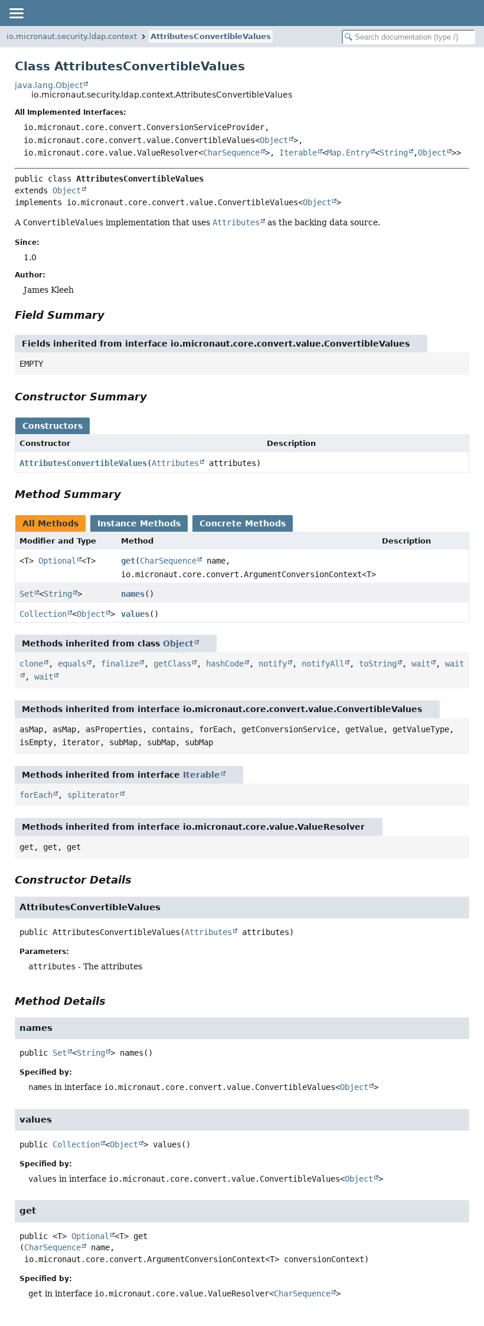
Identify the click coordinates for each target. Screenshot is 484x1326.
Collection (43, 614)
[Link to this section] (112, 315)
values (135, 614)
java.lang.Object (49, 85)
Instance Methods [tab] (139, 523)
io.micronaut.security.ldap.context (71, 36)
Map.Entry (348, 152)
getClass (172, 663)
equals (72, 663)
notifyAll (323, 663)
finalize (120, 663)
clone (31, 663)
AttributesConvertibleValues (211, 36)
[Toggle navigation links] (16, 13)
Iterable (298, 152)
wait (420, 663)
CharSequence (231, 152)
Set (26, 594)
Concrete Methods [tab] (243, 523)
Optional (57, 560)
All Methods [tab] (50, 523)
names (133, 594)
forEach (36, 795)
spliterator (93, 795)
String (394, 152)
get (128, 560)
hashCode (225, 663)
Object (274, 140)
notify (273, 663)
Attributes (175, 463)
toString (378, 663)
